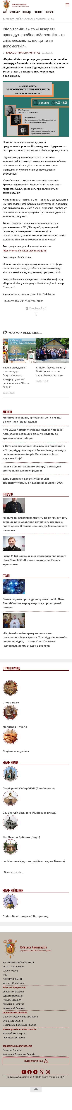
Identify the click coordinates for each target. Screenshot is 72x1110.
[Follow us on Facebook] (29, 1072)
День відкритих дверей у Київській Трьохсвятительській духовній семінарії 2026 (33, 480)
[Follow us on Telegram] (35, 1072)
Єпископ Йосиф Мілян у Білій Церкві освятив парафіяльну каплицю (50, 371)
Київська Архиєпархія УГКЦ (23, 53)
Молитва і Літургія (15, 726)
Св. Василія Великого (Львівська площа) (29, 812)
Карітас (28, 18)
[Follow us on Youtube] (23, 1072)
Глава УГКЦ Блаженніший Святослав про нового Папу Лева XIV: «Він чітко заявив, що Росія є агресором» (34, 560)
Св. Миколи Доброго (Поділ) (21, 837)
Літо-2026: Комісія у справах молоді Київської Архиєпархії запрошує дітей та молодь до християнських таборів (33, 433)
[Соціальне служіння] (36, 737)
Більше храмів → (14, 872)
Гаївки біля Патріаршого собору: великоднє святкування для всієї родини (32, 468)
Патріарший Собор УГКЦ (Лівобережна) (29, 788)
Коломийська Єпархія (14, 1033)
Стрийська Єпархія (13, 1021)
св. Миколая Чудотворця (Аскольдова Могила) (34, 861)
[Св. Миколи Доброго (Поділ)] (36, 823)
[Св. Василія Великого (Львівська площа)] (36, 799)
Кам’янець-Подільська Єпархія (19, 1054)
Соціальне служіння (16, 751)
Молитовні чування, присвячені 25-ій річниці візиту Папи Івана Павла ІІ (32, 419)
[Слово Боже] (36, 688)
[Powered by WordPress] (24, 1099)
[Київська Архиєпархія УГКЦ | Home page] (16, 5)
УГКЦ (51, 18)
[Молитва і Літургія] (36, 713)
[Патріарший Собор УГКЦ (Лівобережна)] (36, 774)
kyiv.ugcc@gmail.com (13, 983)
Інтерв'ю (7, 494)
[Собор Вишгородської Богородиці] (36, 902)
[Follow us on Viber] (42, 1072)
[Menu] (67, 4)
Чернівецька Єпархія (14, 1037)
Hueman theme (53, 1098)
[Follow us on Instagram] (48, 1072)
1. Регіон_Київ (12, 18)
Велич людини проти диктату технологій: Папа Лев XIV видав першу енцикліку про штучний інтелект (33, 603)
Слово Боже (11, 702)
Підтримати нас (34, 1060)
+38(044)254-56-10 (13, 979)
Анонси (7, 412)
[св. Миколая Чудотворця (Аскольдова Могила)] (36, 847)
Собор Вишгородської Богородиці (25, 916)
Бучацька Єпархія (12, 1050)
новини (41, 18)
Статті (6, 576)
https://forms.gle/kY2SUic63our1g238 (24, 250)
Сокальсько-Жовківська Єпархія (19, 1025)
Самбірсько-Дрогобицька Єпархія (20, 1016)
